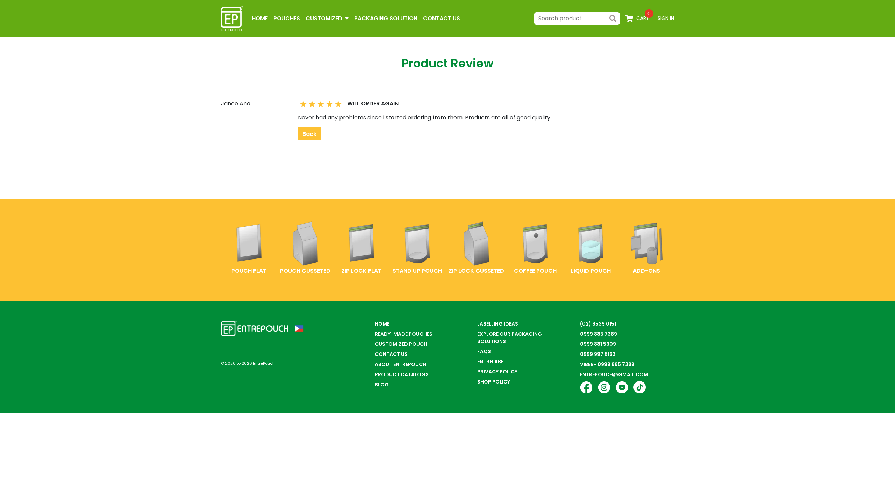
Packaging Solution (385, 18)
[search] (613, 18)
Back (309, 134)
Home (260, 18)
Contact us (441, 18)
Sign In (666, 18)
